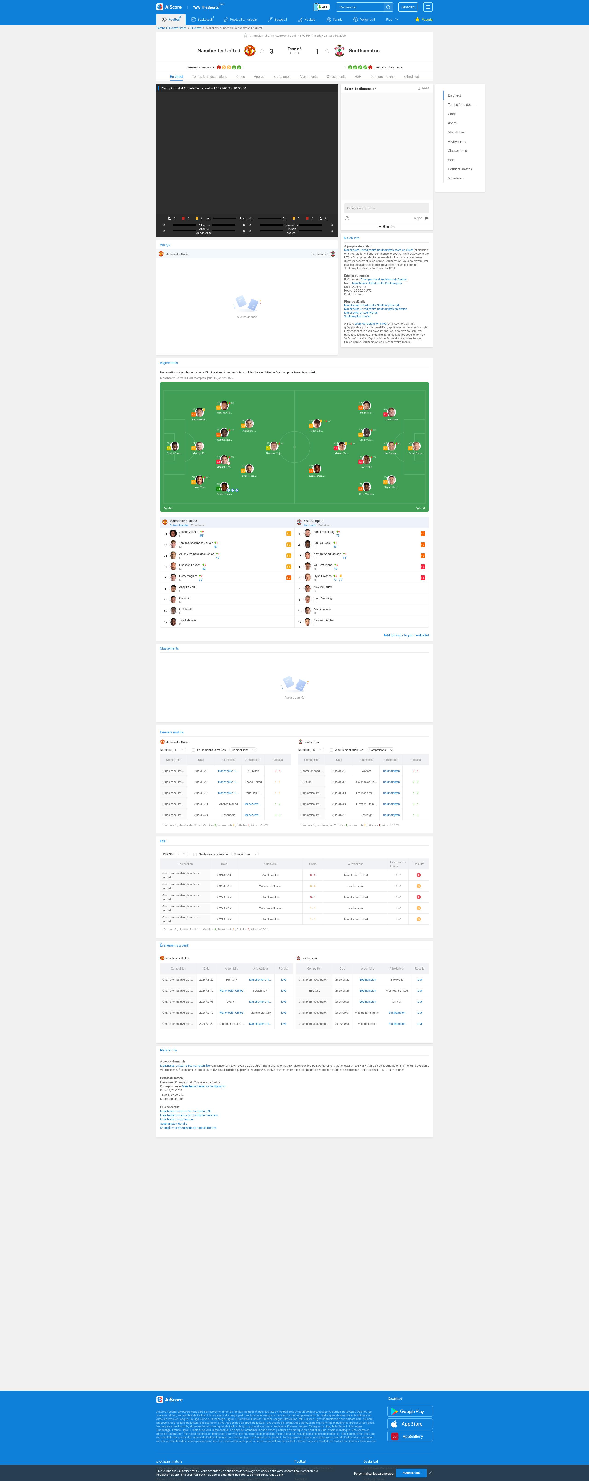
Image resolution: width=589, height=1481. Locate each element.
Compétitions (240, 750)
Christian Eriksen (190, 565)
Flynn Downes (323, 576)
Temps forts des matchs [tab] (209, 76)
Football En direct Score (171, 28)
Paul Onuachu (323, 543)
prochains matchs (169, 1461)
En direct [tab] (176, 76)
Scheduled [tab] (411, 76)
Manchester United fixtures (361, 312)
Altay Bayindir (187, 587)
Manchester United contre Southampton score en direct (378, 250)
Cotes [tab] (240, 76)
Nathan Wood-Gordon (327, 554)
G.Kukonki (185, 609)
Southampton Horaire (173, 1123)
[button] (392, 19)
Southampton (364, 50)
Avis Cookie (276, 1474)
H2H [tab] (358, 76)
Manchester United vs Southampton (204, 1086)
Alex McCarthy (323, 587)
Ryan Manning (323, 598)
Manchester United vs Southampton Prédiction (189, 1115)
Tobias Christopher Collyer (196, 543)
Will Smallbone (323, 565)
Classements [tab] (336, 76)
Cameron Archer (324, 620)
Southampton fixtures (357, 316)
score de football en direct (371, 323)
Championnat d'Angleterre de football (273, 35)
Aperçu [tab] (259, 76)
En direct (196, 28)
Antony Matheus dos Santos (196, 554)
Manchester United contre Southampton (377, 283)
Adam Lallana (322, 609)
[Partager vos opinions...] (386, 208)
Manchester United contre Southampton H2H (372, 305)
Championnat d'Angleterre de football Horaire (188, 1127)
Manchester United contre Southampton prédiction (375, 309)
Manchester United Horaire (176, 1119)
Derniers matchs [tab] (382, 76)
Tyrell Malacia (187, 620)
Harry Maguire (188, 576)
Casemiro (185, 598)
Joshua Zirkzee (188, 532)
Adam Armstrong (324, 532)
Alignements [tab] (309, 76)
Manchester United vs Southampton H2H (185, 1111)
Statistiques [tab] (282, 76)
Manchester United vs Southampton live (185, 1065)
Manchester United (218, 50)
